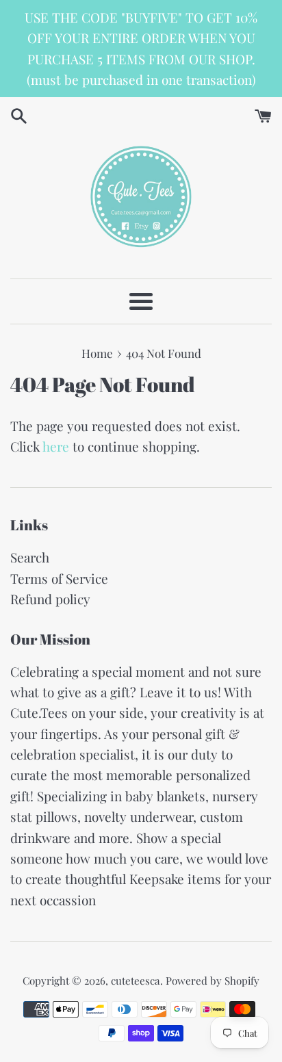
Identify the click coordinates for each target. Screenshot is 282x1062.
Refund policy (50, 599)
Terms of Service (59, 578)
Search (29, 557)
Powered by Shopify (212, 980)
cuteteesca (135, 980)
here (55, 446)
